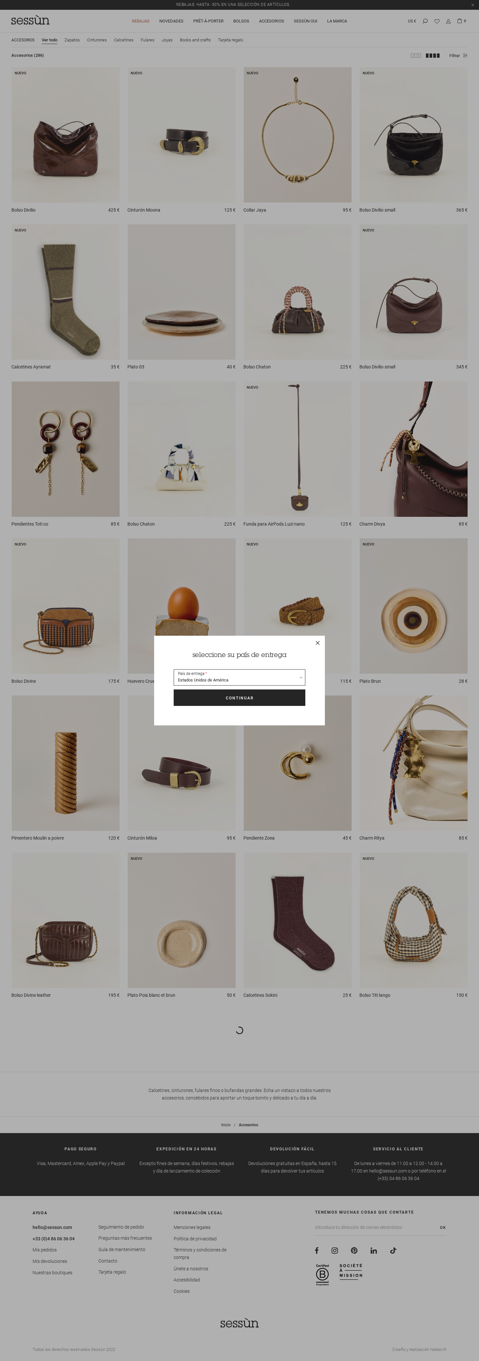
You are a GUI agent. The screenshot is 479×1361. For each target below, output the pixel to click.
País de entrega (191, 674)
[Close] (318, 643)
